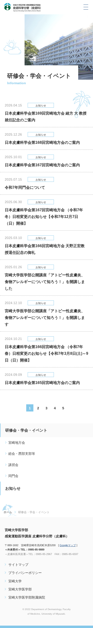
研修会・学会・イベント (26, 430)
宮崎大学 (15, 581)
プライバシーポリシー (25, 573)
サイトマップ (18, 565)
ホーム (8, 512)
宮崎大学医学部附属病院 (26, 597)
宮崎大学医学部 (20, 589)
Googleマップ (68, 545)
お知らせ (13, 488)
